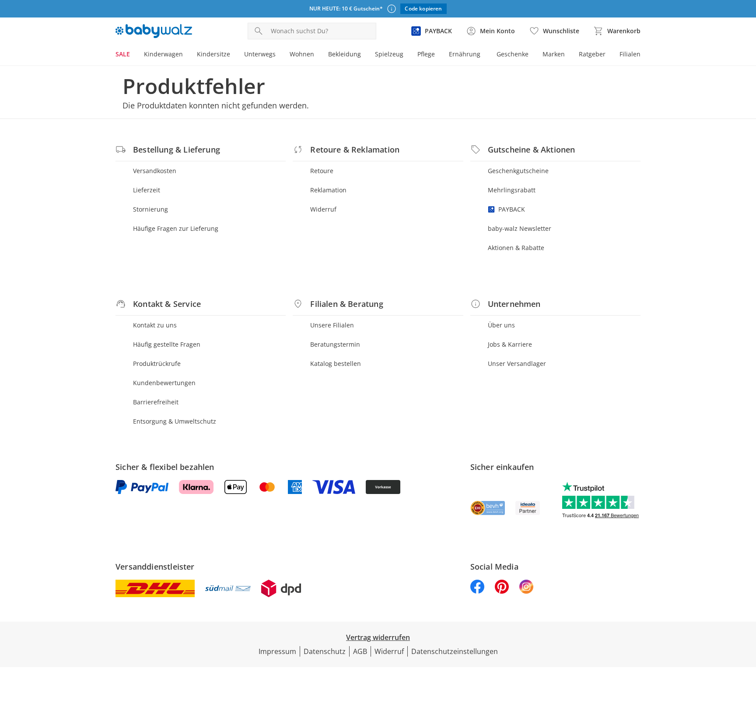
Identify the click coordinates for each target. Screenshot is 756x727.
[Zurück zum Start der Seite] (745, 664)
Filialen (630, 54)
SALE (123, 54)
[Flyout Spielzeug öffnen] (406, 55)
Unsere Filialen (332, 325)
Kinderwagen (163, 54)
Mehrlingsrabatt (512, 190)
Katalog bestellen (335, 363)
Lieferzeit (146, 190)
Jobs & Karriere (510, 344)
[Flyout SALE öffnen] (133, 55)
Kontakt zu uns (155, 325)
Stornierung (150, 209)
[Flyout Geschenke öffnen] (532, 55)
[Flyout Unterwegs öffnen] (279, 55)
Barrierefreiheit (155, 402)
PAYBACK (511, 209)
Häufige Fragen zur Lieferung (175, 228)
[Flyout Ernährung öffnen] (483, 55)
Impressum (277, 651)
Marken (553, 54)
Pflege (426, 54)
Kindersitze (213, 54)
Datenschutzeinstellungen (454, 651)
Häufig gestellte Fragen (166, 344)
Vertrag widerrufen (378, 637)
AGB (360, 651)
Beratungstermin (335, 344)
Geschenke (512, 54)
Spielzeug (389, 54)
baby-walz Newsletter (519, 228)
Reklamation (328, 190)
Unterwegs (260, 54)
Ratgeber (592, 54)
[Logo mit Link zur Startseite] (154, 31)
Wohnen (302, 54)
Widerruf (323, 209)
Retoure (321, 171)
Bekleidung (344, 54)
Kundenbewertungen (164, 383)
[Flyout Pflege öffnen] (438, 55)
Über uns (501, 325)
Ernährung (464, 54)
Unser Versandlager (517, 363)
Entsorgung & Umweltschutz (174, 421)
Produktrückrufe (157, 363)
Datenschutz (325, 651)
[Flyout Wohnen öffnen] (317, 55)
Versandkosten (154, 171)
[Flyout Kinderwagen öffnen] (186, 55)
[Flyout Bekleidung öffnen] (364, 55)
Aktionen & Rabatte (516, 247)
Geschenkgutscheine (518, 171)
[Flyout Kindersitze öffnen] (233, 55)
